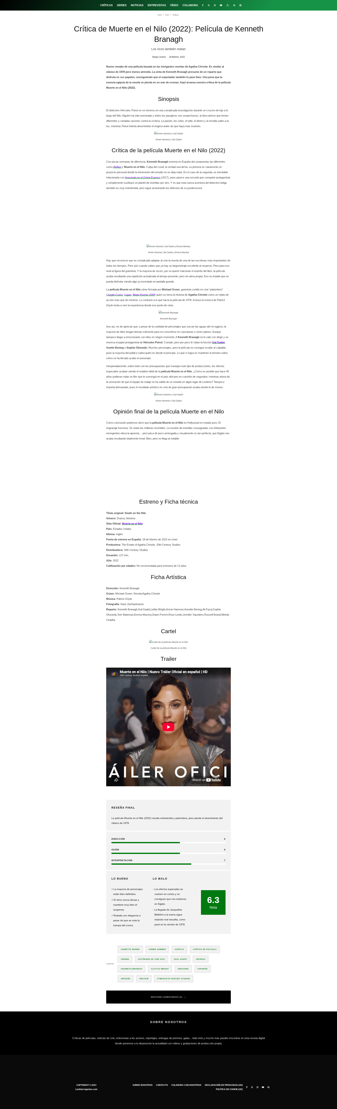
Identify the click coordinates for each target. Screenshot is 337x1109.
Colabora (190, 5)
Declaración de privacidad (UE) (224, 1085)
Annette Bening (131, 949)
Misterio (184, 969)
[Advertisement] (168, 218)
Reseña (126, 979)
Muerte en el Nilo (132, 523)
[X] (209, 5)
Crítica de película (205, 949)
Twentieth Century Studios (174, 979)
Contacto (162, 1085)
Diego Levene (159, 57)
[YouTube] (221, 5)
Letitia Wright (160, 969)
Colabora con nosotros (186, 1085)
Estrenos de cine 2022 (152, 959)
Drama (125, 959)
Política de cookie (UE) (229, 1089)
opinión (203, 969)
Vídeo (174, 5)
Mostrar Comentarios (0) (166, 997)
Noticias (137, 5)
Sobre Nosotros (143, 1085)
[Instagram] (215, 5)
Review (144, 979)
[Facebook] (203, 5)
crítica (180, 949)
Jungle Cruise (115, 294)
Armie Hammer (158, 949)
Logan (127, 294)
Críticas (106, 5)
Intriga (201, 959)
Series (122, 5)
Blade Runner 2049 (144, 294)
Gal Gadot (181, 959)
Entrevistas (157, 5)
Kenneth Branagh (132, 969)
